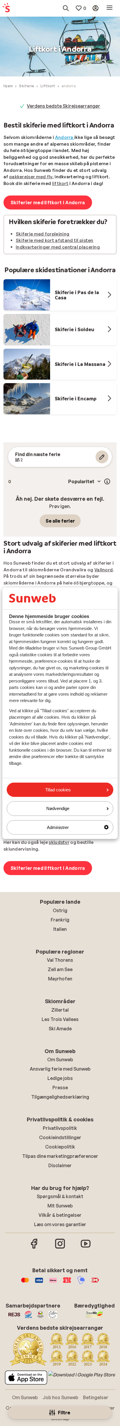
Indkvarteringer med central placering (58, 247)
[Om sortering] (107, 481)
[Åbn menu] (109, 8)
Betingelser (95, 1397)
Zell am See (60, 969)
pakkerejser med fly (30, 176)
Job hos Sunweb (60, 1397)
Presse (60, 1087)
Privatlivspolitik (60, 1128)
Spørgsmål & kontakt (60, 1196)
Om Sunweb (60, 1059)
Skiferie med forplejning (42, 234)
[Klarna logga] (53, 1283)
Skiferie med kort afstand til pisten (54, 240)
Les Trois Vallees (60, 1019)
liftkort (60, 183)
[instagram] (60, 1248)
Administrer (58, 827)
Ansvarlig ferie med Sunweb (60, 1069)
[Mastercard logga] (25, 1283)
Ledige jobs (60, 1078)
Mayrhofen (60, 979)
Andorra (64, 137)
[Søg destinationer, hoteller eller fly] (66, 8)
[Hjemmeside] (6, 8)
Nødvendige (57, 808)
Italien (60, 929)
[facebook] (34, 1248)
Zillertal (60, 1010)
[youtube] (85, 1248)
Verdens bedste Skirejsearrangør (63, 106)
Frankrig (60, 920)
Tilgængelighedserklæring (60, 1097)
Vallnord (103, 570)
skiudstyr (59, 842)
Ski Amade (60, 1028)
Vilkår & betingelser (60, 1215)
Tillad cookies (58, 789)
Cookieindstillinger (60, 1137)
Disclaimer (60, 1165)
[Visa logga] (39, 1283)
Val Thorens (60, 960)
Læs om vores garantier (60, 1224)
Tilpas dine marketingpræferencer (60, 1156)
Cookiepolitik (60, 1147)
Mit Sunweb (60, 1206)
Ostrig (60, 910)
